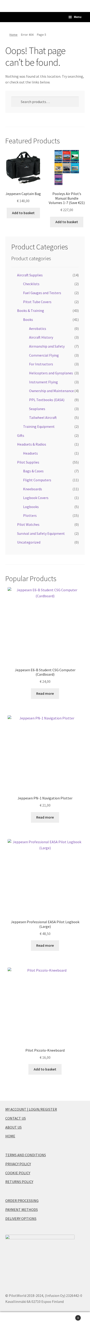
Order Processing (22, 1200)
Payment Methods (21, 1209)
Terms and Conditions (25, 1155)
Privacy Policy (18, 1164)
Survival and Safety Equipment (41, 533)
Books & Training (30, 310)
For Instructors (41, 364)
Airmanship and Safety (47, 346)
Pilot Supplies (28, 462)
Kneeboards (32, 489)
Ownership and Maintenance (51, 390)
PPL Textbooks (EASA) (46, 399)
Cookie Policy (17, 1173)
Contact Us (15, 1118)
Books (28, 319)
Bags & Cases (33, 471)
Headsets (30, 453)
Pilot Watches (28, 524)
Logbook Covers (35, 497)
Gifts (20, 435)
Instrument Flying (43, 382)
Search (45, 1320)
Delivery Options (20, 1218)
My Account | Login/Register (31, 1109)
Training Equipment (39, 426)
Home (13, 35)
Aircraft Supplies (30, 275)
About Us (13, 1127)
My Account (15, 1320)
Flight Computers (37, 480)
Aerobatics (37, 328)
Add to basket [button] (23, 212)
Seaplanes (37, 408)
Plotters (30, 515)
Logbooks (31, 506)
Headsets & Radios (31, 444)
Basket (69, 1316)
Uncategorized (28, 542)
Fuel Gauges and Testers (42, 292)
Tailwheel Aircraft (43, 417)
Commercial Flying (44, 355)
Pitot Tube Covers (37, 301)
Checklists (31, 283)
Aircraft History (41, 337)
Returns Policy (19, 1181)
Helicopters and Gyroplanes (51, 373)
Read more (45, 693)
